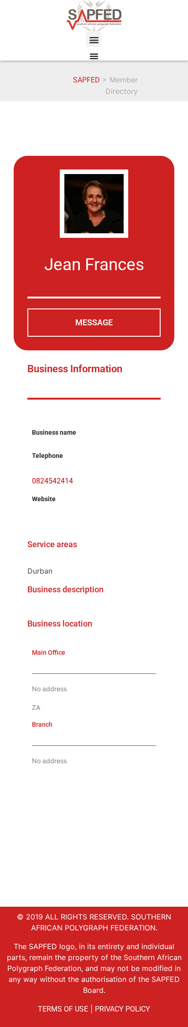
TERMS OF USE (63, 1009)
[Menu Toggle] (94, 56)
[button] (93, 39)
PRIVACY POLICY (122, 1009)
